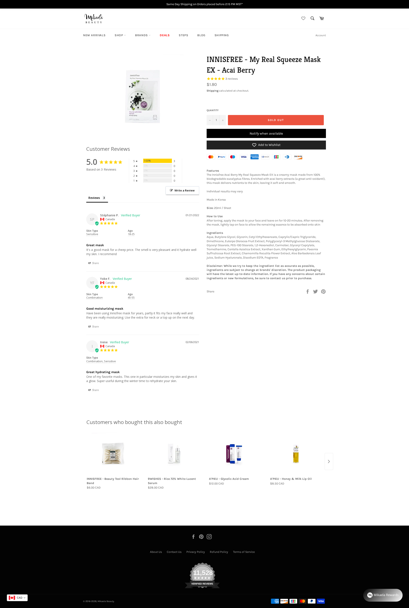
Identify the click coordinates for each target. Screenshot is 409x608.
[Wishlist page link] (303, 18)
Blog (201, 35)
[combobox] (17, 597)
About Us (156, 552)
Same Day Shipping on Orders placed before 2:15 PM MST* (204, 4)
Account (320, 35)
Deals (165, 35)
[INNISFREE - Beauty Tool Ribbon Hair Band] (113, 454)
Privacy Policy (195, 552)
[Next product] (329, 461)
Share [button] (95, 263)
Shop (119, 35)
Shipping (222, 35)
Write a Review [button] (184, 190)
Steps (183, 35)
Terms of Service (244, 552)
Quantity (213, 110)
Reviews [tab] (94, 198)
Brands (142, 35)
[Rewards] (383, 595)
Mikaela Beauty (106, 601)
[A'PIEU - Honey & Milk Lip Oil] (296, 454)
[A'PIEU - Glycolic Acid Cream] (235, 454)
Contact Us (174, 552)
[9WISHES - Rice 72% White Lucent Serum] (174, 454)
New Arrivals (94, 35)
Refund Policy (219, 552)
